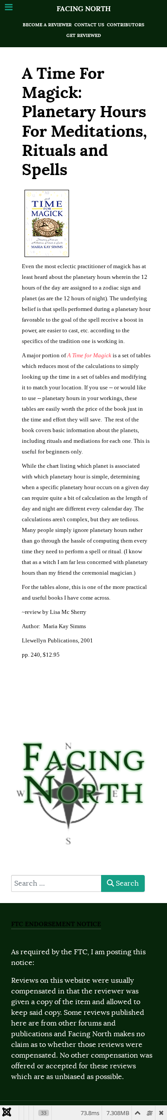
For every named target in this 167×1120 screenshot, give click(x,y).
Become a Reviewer (47, 25)
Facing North (84, 8)
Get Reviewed (83, 35)
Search (126, 883)
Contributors (125, 25)
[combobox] (56, 883)
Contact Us (89, 25)
